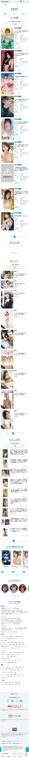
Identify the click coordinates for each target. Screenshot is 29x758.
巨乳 (14, 642)
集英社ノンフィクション (6, 623)
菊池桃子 (16, 34)
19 (11, 236)
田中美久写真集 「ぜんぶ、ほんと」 (21, 216)
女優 (22, 667)
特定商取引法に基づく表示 (6, 743)
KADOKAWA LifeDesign (6, 610)
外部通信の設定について (17, 743)
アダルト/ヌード (5, 678)
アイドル (14, 667)
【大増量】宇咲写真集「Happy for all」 (21, 77)
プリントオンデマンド (17, 630)
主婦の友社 (3, 612)
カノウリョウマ (22, 41)
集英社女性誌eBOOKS (17, 621)
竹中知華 (16, 125)
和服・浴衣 (13, 638)
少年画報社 (13, 612)
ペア (4, 660)
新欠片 (25, 612)
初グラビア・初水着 (15, 682)
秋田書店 (3, 608)
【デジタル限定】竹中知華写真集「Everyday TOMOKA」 (21, 123)
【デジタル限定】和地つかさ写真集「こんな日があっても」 (21, 100)
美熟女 (20, 652)
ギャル (17, 648)
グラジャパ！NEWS (23, 14)
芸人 (13, 676)
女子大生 (19, 668)
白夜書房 (7, 613)
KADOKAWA (16, 608)
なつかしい (5, 654)
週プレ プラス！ (14, 14)
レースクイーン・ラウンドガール (10, 670)
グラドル (5, 667)
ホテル (4, 662)
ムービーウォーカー (17, 613)
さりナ (16, 172)
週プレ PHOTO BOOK (6, 618)
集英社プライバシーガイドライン (13, 741)
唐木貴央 (21, 132)
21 (17, 236)
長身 (22, 644)
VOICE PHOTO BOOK (6, 630)
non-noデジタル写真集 (6, 621)
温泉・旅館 (12, 662)
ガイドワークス (9, 608)
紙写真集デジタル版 (5, 628)
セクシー (5, 656)
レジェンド (5, 676)
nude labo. (14, 631)
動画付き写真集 (22, 628)
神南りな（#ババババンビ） (20, 148)
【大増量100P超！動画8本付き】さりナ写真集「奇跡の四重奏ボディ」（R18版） (21, 169)
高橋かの (16, 56)
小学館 (8, 612)
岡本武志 (21, 109)
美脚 (16, 644)
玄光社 (13, 610)
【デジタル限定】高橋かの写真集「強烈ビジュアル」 (21, 54)
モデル (4, 668)
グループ (18, 660)
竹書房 (17, 612)
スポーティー (23, 646)
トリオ (10, 660)
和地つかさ (17, 102)
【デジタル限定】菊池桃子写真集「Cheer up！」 (21, 31)
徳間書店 (22, 612)
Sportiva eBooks (16, 623)
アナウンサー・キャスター (9, 672)
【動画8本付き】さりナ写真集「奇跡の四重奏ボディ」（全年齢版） (21, 193)
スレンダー (6, 642)
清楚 (13, 656)
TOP (2, 4)
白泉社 (2, 613)
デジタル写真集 (5, 14)
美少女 (4, 652)
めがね (4, 638)
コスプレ (5, 636)
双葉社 (10, 613)
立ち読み (19, 47)
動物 (11, 684)
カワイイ (15, 654)
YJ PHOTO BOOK (16, 618)
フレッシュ (13, 646)
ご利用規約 (4, 741)
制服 (13, 636)
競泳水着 (20, 636)
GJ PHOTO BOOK (5, 620)
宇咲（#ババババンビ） (19, 79)
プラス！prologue (15, 628)
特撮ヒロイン (18, 674)
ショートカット (6, 644)
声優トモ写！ (4, 631)
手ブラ (4, 682)
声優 (12, 668)
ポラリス (10, 631)
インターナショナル (7, 648)
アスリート (21, 676)
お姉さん (13, 652)
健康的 (4, 646)
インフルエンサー (7, 674)
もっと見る (14, 595)
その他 (18, 684)
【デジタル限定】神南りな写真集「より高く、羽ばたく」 (21, 145)
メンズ (4, 684)
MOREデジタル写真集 (15, 620)
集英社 (21, 610)
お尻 (21, 642)
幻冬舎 (17, 610)
